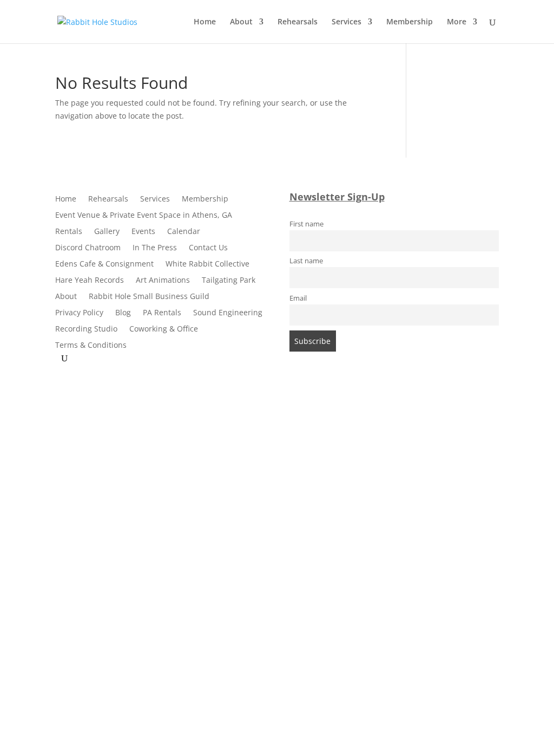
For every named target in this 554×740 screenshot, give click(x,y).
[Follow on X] (287, 395)
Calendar (183, 232)
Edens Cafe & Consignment (104, 264)
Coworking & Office (163, 329)
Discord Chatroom (88, 248)
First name (306, 224)
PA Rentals (162, 313)
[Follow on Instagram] (266, 395)
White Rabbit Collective (207, 264)
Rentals (68, 232)
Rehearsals (298, 22)
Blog (123, 313)
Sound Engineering (227, 313)
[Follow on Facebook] (244, 395)
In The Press (155, 248)
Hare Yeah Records (89, 280)
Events (143, 232)
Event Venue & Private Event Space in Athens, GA (143, 215)
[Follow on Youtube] (309, 395)
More (456, 22)
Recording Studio (86, 329)
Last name (306, 260)
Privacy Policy (79, 313)
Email (298, 298)
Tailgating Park (228, 280)
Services (346, 22)
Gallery (107, 232)
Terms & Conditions (91, 345)
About (241, 22)
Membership (409, 22)
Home (205, 22)
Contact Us (208, 248)
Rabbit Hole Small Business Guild (149, 297)
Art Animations (163, 280)
